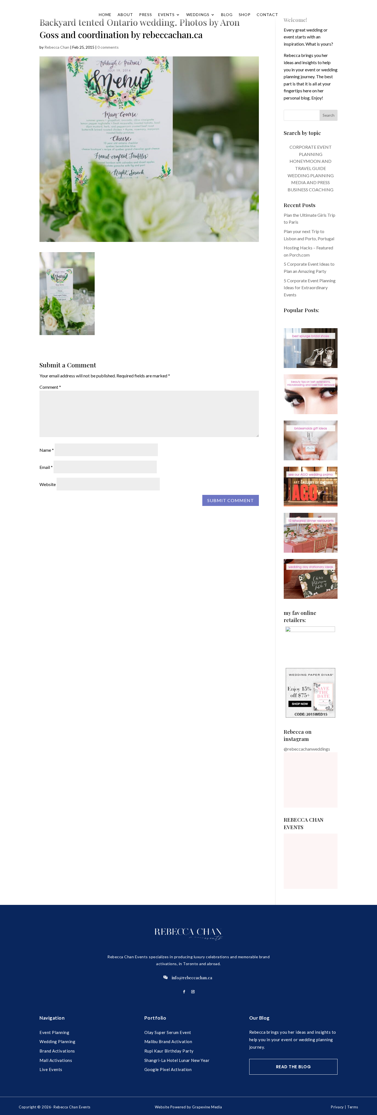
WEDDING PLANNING (311, 175)
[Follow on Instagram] (193, 991)
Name (46, 450)
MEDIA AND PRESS (310, 182)
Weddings (197, 14)
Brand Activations (57, 1050)
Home (105, 14)
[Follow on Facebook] (184, 991)
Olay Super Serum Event (167, 1032)
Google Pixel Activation (168, 1069)
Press (145, 14)
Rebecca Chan (56, 47)
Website (47, 484)
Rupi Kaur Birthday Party (169, 1050)
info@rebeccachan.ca (192, 977)
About (125, 14)
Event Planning (54, 1032)
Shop (245, 14)
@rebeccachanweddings (307, 748)
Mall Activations (55, 1060)
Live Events (50, 1069)
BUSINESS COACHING (310, 189)
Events (166, 14)
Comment (50, 387)
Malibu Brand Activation (168, 1041)
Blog (227, 14)
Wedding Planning (57, 1041)
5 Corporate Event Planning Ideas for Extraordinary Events (310, 287)
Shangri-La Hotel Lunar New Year (177, 1060)
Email (46, 467)
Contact (267, 14)
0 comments (108, 47)
